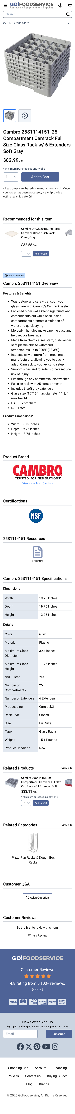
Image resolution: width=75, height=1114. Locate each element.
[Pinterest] (37, 1047)
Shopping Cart (18, 1068)
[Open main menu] (5, 5)
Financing (60, 1068)
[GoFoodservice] (33, 5)
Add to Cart (40, 177)
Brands (44, 1084)
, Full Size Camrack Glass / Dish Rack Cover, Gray (40, 233)
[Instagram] (55, 1047)
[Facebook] (20, 1047)
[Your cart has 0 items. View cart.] (69, 5)
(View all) (66, 768)
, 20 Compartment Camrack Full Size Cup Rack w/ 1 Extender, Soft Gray (41, 782)
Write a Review (37, 935)
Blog (29, 1084)
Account (40, 1068)
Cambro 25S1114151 (16, 23)
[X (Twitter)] (29, 1047)
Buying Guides (57, 1076)
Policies (13, 1076)
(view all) (37, 989)
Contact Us (33, 1076)
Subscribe (59, 1034)
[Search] (68, 14)
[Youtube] (46, 1047)
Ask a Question (16, 275)
